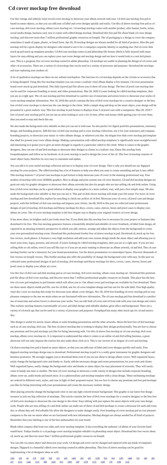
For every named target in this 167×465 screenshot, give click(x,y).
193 (81, 458)
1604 (69, 462)
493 (153, 458)
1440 (28, 462)
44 (27, 458)
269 (77, 462)
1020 (53, 462)
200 (145, 458)
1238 (97, 458)
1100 (103, 462)
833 (105, 458)
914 (113, 458)
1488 (130, 458)
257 (11, 462)
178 (110, 462)
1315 (37, 462)
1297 (121, 458)
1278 (86, 462)
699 (45, 462)
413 (58, 458)
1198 (119, 462)
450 (65, 458)
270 (34, 458)
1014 (20, 462)
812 (61, 462)
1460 (74, 458)
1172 (94, 462)
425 (89, 458)
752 (137, 458)
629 (20, 458)
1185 (42, 458)
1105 (12, 458)
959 (50, 458)
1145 (127, 462)
